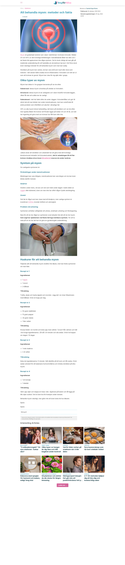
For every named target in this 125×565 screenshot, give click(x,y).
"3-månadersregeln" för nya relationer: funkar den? (30, 449)
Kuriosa (65, 445)
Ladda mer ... (62, 485)
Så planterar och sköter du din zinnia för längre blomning (51, 478)
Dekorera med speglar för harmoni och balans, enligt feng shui (30, 478)
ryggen (22, 190)
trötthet (30, 202)
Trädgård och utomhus (49, 474)
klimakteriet (46, 158)
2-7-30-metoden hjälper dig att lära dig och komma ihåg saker (94, 478)
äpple (25, 280)
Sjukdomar (28, 8)
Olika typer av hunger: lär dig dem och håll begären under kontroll (51, 449)
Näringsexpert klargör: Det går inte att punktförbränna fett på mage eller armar (72, 478)
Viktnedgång (67, 474)
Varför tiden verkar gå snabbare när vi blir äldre (72, 449)
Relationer (23, 445)
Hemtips (86, 445)
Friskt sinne (45, 445)
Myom (22, 55)
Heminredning (24, 474)
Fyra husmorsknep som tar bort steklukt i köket (94, 448)
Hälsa (21, 8)
